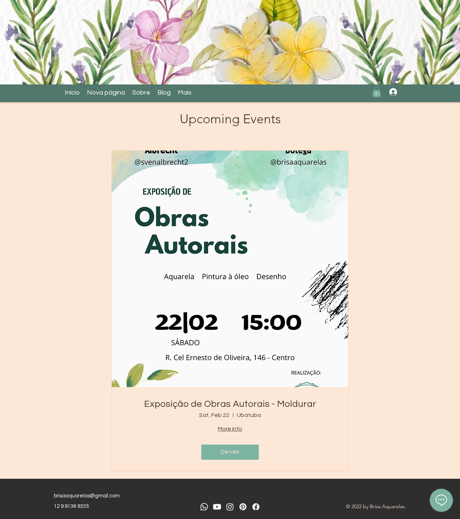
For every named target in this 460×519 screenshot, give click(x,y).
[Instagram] (230, 506)
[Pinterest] (243, 506)
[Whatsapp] (204, 506)
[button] (376, 92)
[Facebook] (256, 506)
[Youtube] (217, 506)
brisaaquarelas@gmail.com (87, 496)
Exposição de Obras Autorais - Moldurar (230, 404)
